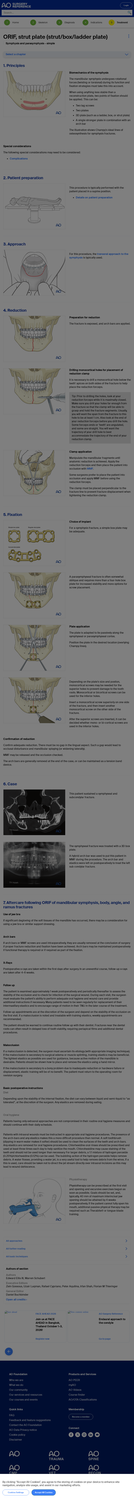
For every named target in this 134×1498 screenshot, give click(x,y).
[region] (67, 1486)
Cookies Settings (16, 1492)
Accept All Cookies (43, 1492)
